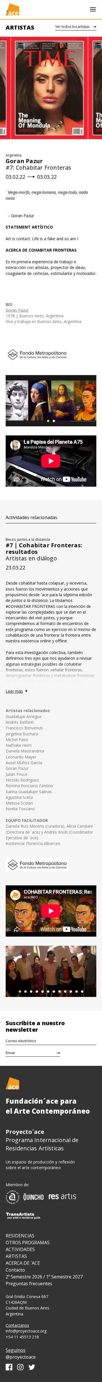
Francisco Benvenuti (24, 728)
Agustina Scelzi (19, 797)
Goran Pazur (17, 310)
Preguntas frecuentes (29, 1283)
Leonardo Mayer (21, 757)
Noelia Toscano (20, 808)
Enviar (10, 1052)
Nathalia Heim (19, 745)
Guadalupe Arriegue (24, 716)
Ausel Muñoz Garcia (24, 762)
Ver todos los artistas (72, 26)
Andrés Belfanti (20, 722)
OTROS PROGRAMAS (28, 1242)
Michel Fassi (17, 739)
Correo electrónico (21, 1040)
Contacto (15, 1270)
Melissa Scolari (19, 803)
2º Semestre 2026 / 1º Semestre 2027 (44, 1277)
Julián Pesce (16, 774)
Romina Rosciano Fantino (29, 785)
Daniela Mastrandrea (25, 751)
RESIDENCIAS (20, 1236)
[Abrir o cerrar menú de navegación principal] (93, 9)
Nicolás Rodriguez (22, 780)
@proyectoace (21, 1357)
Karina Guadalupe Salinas (29, 791)
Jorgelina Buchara (22, 734)
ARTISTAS (16, 1256)
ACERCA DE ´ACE (23, 1263)
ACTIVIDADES (20, 1249)
